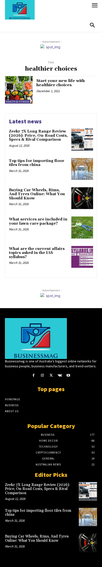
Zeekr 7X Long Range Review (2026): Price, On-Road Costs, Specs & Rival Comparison (38, 135)
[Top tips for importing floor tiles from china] (82, 169)
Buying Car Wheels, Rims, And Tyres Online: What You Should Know (37, 194)
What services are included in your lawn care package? (38, 221)
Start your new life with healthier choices (60, 83)
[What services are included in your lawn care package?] (82, 227)
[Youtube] (68, 375)
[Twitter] (51, 375)
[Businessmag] (47, 10)
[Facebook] (33, 375)
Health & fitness (17, 101)
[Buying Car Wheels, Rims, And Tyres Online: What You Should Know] (82, 198)
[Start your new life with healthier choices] (19, 90)
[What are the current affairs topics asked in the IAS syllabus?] (82, 257)
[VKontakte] (60, 375)
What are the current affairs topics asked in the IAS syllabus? (37, 252)
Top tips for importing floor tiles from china (36, 163)
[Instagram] (42, 375)
